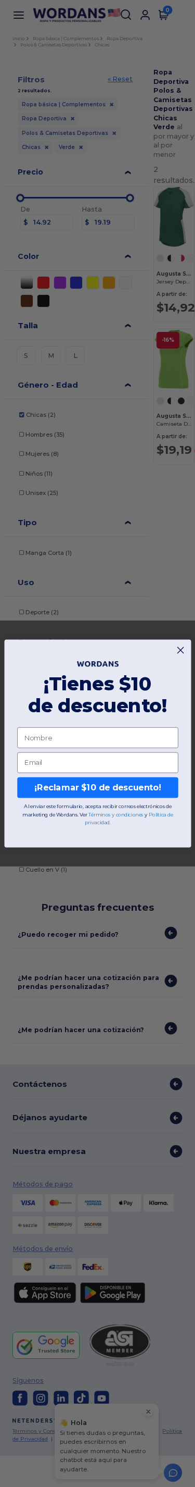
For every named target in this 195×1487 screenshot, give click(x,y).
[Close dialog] (180, 650)
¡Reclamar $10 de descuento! (97, 787)
